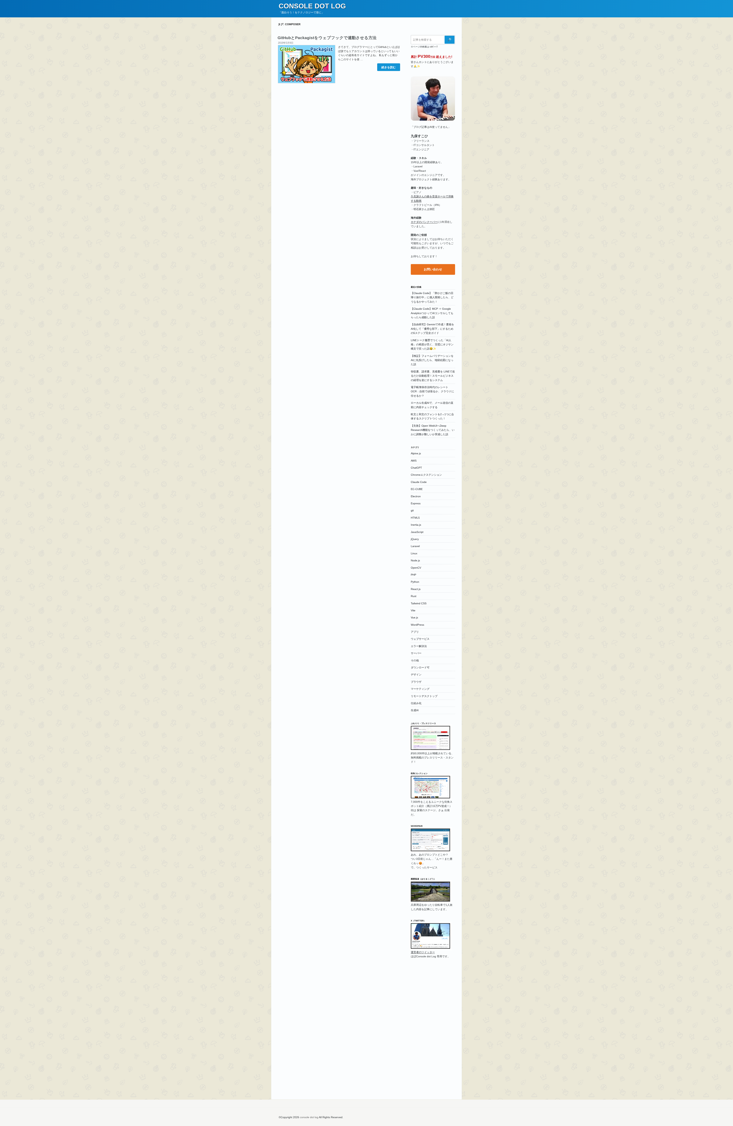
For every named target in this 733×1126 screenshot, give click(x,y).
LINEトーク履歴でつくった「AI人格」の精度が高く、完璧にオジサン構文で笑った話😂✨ (432, 344)
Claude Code (419, 482)
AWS (414, 460)
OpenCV (416, 567)
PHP (413, 574)
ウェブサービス (420, 638)
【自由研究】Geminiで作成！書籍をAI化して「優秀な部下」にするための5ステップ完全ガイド (432, 328)
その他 (415, 660)
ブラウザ (416, 681)
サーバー (416, 653)
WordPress (417, 624)
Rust (413, 596)
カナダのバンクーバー (424, 221)
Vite (413, 610)
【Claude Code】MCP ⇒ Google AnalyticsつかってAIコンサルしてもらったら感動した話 (432, 313)
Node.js (415, 560)
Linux (414, 553)
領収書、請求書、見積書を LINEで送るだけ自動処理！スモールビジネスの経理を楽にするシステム (433, 376)
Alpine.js (416, 453)
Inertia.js (416, 524)
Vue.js (414, 617)
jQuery (415, 539)
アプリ (415, 631)
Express (416, 503)
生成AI (415, 710)
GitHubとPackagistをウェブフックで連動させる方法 (327, 37)
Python (415, 581)
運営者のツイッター (423, 952)
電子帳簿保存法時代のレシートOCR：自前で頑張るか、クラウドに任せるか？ (432, 391)
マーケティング (420, 688)
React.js (416, 589)
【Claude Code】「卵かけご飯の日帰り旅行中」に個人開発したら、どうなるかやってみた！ (432, 297)
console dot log (312, 6)
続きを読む (388, 68)
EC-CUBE (417, 489)
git (412, 510)
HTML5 (415, 517)
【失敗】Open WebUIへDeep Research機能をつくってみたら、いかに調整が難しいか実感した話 (432, 430)
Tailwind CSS (418, 603)
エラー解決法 (419, 646)
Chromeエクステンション (426, 474)
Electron (416, 496)
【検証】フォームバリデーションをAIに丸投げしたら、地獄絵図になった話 (432, 360)
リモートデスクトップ (424, 696)
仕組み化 (416, 703)
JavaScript (417, 532)
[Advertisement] (339, 117)
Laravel (415, 546)
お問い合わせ (433, 269)
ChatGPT (416, 467)
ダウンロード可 (420, 667)
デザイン (416, 674)
